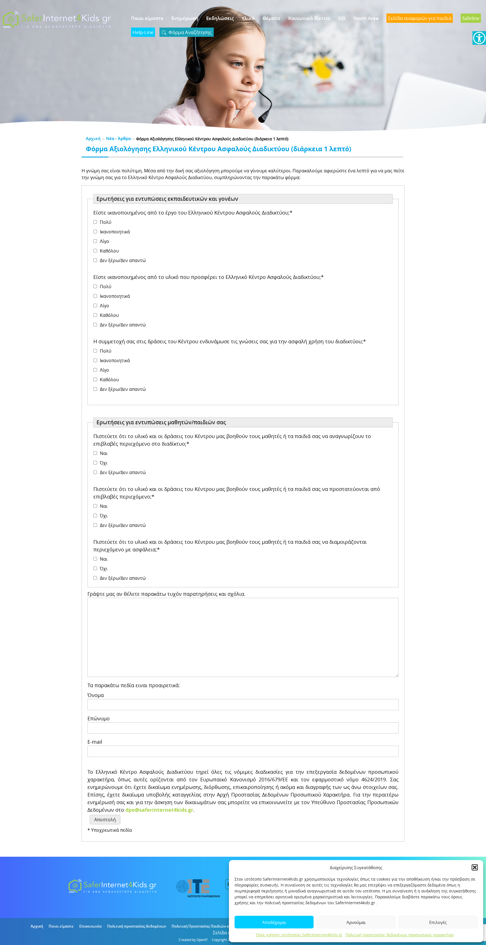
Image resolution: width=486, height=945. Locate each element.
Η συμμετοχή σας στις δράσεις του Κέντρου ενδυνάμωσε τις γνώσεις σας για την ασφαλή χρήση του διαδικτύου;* (229, 341)
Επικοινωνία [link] (90, 926)
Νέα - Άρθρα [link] (118, 138)
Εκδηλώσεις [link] (220, 18)
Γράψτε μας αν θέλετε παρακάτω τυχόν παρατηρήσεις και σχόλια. (166, 593)
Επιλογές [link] (438, 922)
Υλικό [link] (248, 18)
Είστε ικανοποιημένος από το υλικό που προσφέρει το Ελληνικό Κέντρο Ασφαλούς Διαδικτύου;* (208, 277)
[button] (475, 867)
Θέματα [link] (271, 18)
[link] (479, 38)
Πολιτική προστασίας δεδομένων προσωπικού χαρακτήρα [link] (399, 934)
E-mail (94, 741)
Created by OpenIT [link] (193, 939)
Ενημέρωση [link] (184, 18)
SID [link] (341, 18)
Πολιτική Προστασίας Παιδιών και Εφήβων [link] (210, 926)
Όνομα (95, 695)
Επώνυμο (98, 718)
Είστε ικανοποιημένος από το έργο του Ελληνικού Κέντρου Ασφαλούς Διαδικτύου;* (192, 212)
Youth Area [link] (366, 18)
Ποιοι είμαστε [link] (147, 18)
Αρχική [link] (93, 138)
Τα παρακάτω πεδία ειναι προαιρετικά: (133, 685)
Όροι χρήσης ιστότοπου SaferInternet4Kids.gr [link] (299, 934)
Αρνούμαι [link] (356, 922)
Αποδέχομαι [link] (274, 922)
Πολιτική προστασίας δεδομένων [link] (136, 926)
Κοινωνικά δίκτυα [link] (309, 18)
